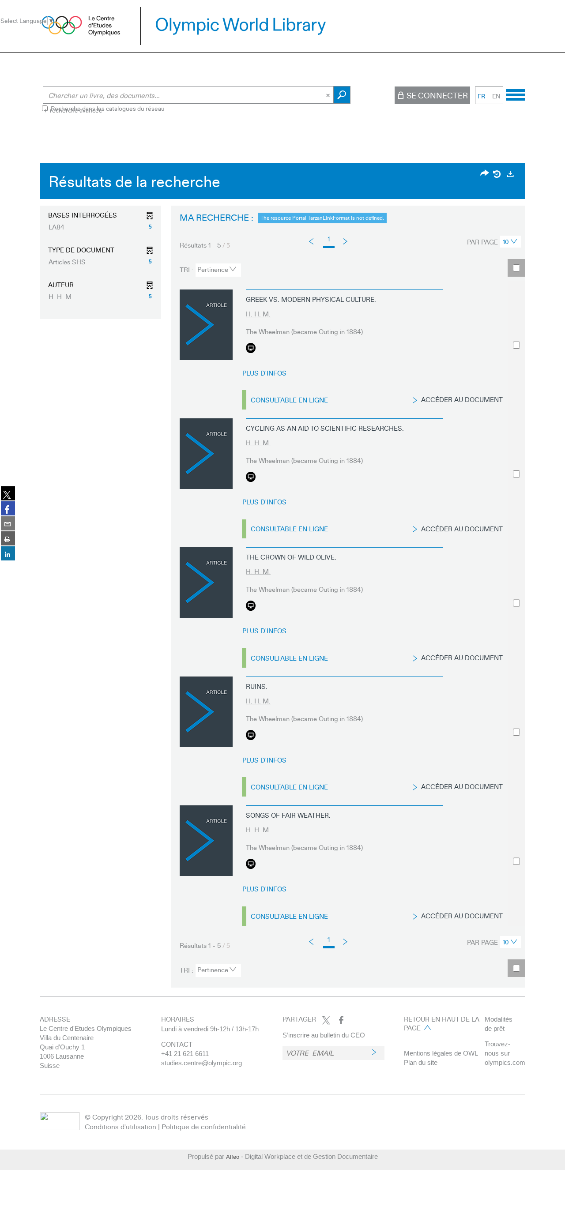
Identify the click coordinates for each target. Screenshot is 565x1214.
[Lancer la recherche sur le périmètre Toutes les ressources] (341, 95)
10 (506, 241)
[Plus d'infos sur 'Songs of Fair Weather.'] (206, 840)
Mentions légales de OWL (441, 1053)
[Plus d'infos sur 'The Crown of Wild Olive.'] (206, 582)
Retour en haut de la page (441, 1023)
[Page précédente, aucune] (312, 241)
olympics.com (505, 1062)
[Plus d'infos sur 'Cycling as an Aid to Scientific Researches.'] (206, 453)
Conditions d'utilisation (120, 1126)
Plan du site (420, 1062)
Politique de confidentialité (204, 1126)
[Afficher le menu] (515, 93)
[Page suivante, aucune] (346, 240)
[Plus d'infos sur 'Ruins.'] (206, 712)
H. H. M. (258, 314)
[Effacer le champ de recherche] (329, 95)
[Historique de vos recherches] (497, 173)
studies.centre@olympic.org (201, 1063)
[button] (100, 227)
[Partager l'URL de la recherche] (484, 173)
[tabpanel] (282, 577)
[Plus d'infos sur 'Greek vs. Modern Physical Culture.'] (206, 324)
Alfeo (232, 1157)
